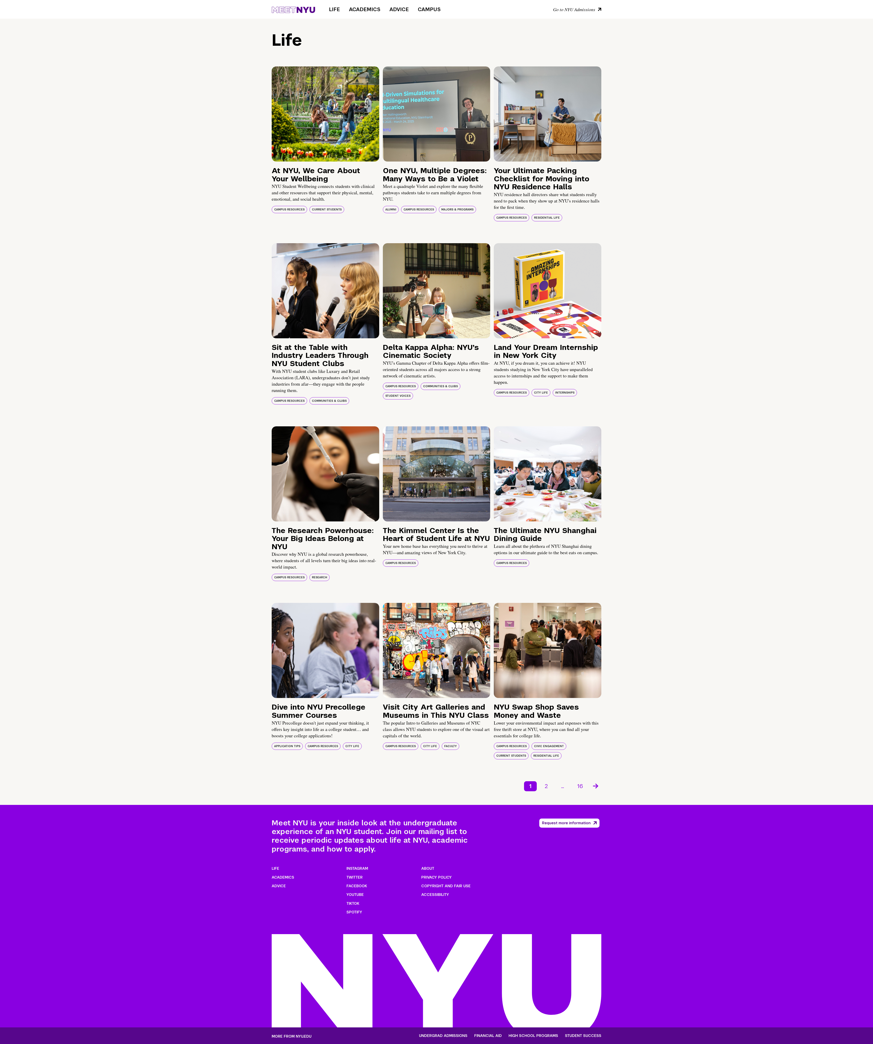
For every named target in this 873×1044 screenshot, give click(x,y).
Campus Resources (289, 209)
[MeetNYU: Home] (293, 9)
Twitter (354, 877)
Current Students (327, 209)
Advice (399, 9)
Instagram (357, 868)
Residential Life (547, 218)
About (427, 868)
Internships (564, 392)
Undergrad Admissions (443, 1036)
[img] (325, 114)
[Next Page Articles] (596, 785)
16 (580, 786)
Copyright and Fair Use (446, 886)
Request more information (566, 823)
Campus (429, 9)
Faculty (450, 746)
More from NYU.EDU (291, 1036)
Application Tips (287, 746)
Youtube (355, 894)
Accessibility (435, 894)
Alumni (390, 209)
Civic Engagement (549, 746)
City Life (541, 392)
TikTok (352, 903)
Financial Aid (488, 1036)
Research (319, 577)
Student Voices (398, 396)
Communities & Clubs (329, 401)
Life (334, 9)
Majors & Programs (457, 209)
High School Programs (533, 1036)
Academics (364, 9)
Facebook (356, 886)
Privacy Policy (436, 877)
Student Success (583, 1036)
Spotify (354, 912)
